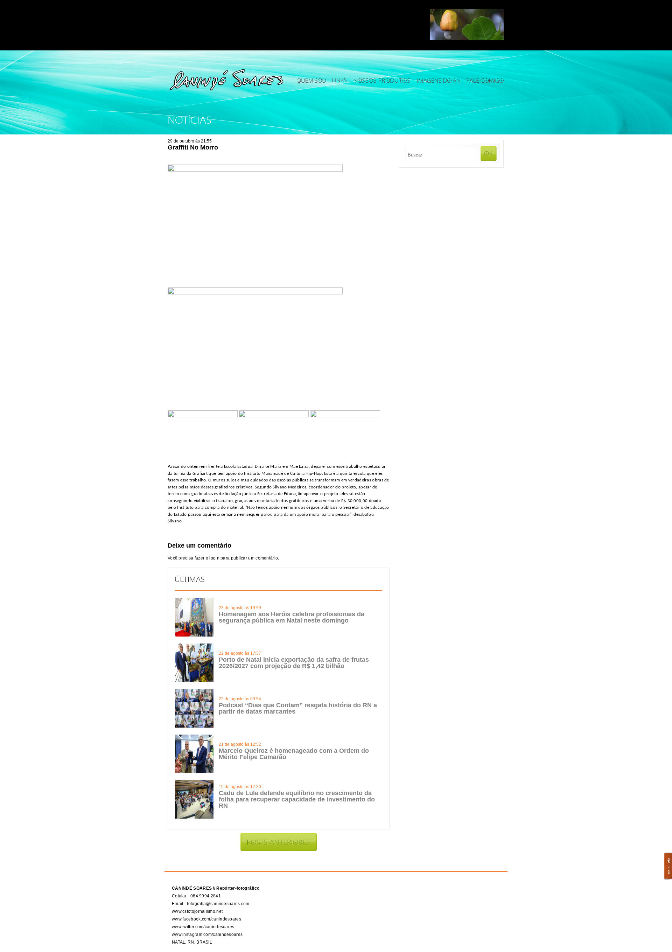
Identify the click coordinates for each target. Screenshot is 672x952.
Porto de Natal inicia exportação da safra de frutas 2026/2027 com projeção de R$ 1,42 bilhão (294, 662)
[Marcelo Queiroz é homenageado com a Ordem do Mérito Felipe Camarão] (194, 771)
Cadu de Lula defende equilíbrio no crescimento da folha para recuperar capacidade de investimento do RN (297, 799)
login (214, 558)
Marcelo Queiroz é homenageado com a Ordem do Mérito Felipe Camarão (294, 753)
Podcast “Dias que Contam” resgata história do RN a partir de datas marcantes (298, 708)
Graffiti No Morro (193, 147)
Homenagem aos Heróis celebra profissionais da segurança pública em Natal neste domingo (291, 617)
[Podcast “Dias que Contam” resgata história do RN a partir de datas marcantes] (194, 726)
